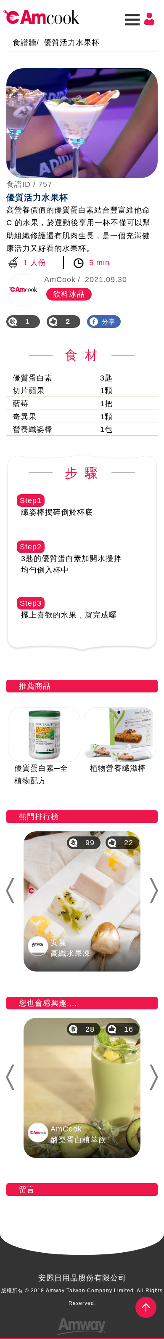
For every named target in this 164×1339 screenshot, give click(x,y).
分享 (108, 321)
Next (157, 891)
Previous (9, 891)
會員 (149, 19)
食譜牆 (25, 42)
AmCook (41, 16)
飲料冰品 (69, 294)
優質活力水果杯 (72, 42)
